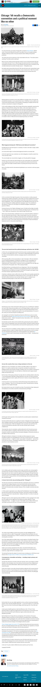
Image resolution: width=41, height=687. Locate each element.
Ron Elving (6, 24)
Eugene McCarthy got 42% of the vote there (21, 316)
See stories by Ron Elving (12, 665)
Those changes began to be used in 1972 (10, 624)
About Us (25, 679)
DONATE (36, 1)
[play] (3, 5)
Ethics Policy (34, 679)
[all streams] (39, 5)
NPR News (6, 651)
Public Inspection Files (18, 677)
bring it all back (30, 50)
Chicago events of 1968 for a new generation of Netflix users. (21, 554)
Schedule (25, 677)
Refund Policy (34, 677)
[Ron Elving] (3, 662)
